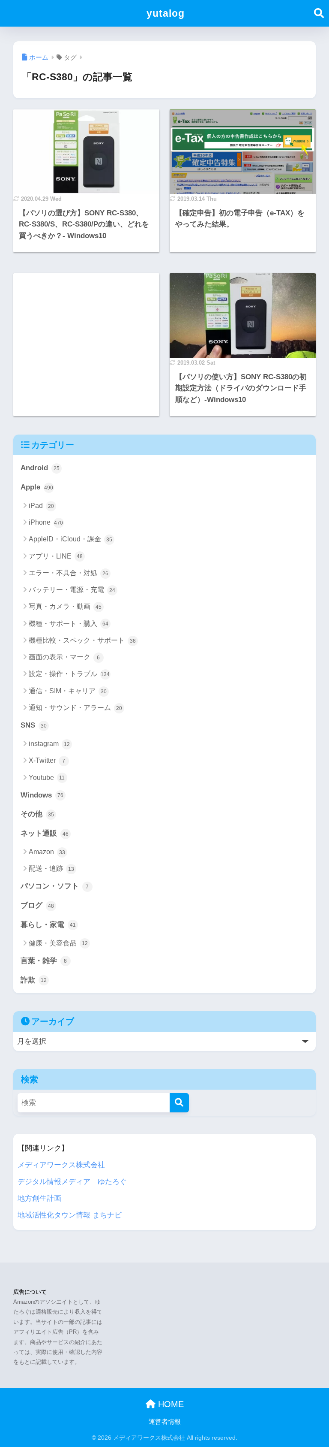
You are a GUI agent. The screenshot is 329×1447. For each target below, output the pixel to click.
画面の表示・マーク (64, 657)
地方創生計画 (39, 1198)
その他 (37, 814)
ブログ (37, 905)
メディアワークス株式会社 (61, 1165)
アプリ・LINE (56, 556)
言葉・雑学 (44, 961)
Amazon (47, 851)
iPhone (46, 522)
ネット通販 (45, 833)
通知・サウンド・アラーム (75, 707)
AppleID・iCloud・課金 (70, 539)
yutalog (166, 13)
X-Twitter (47, 760)
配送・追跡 (51, 868)
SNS (34, 725)
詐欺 (34, 980)
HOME (170, 1404)
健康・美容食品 (58, 943)
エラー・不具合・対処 (68, 573)
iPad (41, 505)
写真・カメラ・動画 (65, 606)
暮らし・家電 (48, 925)
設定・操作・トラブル (69, 673)
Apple (37, 487)
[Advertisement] (86, 307)
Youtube (47, 777)
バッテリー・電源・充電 (72, 589)
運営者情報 (165, 1421)
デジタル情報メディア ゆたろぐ (72, 1182)
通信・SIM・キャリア (68, 691)
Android (40, 468)
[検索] (179, 1102)
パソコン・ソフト (55, 886)
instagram (49, 743)
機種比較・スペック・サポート (82, 640)
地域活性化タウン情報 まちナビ (70, 1215)
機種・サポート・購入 (68, 623)
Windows (42, 795)
